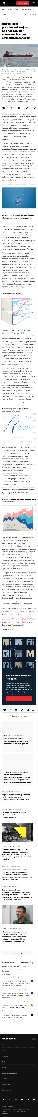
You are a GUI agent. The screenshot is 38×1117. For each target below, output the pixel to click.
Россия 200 (6, 1084)
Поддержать (23, 3)
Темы (3, 1045)
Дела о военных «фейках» (10, 9)
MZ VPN (4, 1078)
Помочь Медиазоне (19, 699)
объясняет (15, 99)
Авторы (4, 1050)
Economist (5, 18)
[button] (33, 3)
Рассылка (5, 1067)
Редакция (5, 1056)
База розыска (6, 1090)
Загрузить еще (17, 953)
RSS (4, 1062)
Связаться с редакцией (20, 716)
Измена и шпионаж (27, 9)
